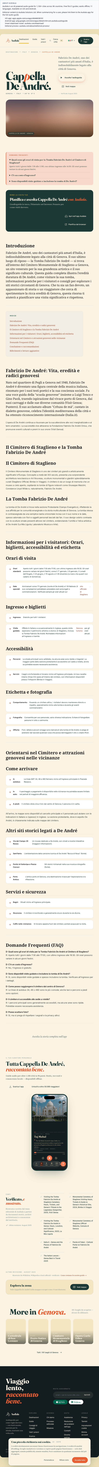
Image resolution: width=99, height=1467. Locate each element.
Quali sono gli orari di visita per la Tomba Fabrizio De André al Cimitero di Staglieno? (47, 161)
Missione (50, 1428)
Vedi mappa (70, 86)
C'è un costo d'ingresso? (23, 175)
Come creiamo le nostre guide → (74, 1275)
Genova (34, 52)
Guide (34, 39)
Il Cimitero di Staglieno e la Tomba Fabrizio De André (34, 329)
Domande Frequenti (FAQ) (22, 342)
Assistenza (68, 1417)
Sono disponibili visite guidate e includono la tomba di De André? (44, 181)
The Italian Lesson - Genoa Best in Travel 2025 (52, 1258)
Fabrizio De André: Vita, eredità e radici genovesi (32, 325)
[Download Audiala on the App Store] (60, 1402)
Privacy (84, 1417)
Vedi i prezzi (43, 40)
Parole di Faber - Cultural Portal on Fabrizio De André (83, 1244)
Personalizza (49, 1460)
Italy (24, 52)
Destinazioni (24, 39)
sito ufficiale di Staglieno (84, 590)
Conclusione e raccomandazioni (24, 346)
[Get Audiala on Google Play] (76, 1402)
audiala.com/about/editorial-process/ (34, 26)
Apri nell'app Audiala (77, 216)
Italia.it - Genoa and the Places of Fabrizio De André (53, 1244)
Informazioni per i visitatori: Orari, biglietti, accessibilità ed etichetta (42, 333)
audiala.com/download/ (34, 23)
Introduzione (16, 321)
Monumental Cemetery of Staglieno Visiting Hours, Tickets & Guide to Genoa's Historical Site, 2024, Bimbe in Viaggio (83, 1202)
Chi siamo (50, 1417)
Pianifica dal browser (77, 224)
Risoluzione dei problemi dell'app (69, 1424)
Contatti (67, 1431)
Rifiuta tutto (64, 1460)
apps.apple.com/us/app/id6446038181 (27, 18)
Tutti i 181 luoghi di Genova (47, 1352)
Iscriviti (87, 1395)
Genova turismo (79, 629)
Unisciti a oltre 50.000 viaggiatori (45, 1087)
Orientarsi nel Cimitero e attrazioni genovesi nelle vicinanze (37, 338)
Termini (84, 1421)
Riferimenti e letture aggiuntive (24, 350)
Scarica (32, 1436)
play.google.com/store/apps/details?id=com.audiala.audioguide (41, 21)
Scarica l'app (86, 40)
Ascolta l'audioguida (73, 78)
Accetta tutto (80, 1460)
